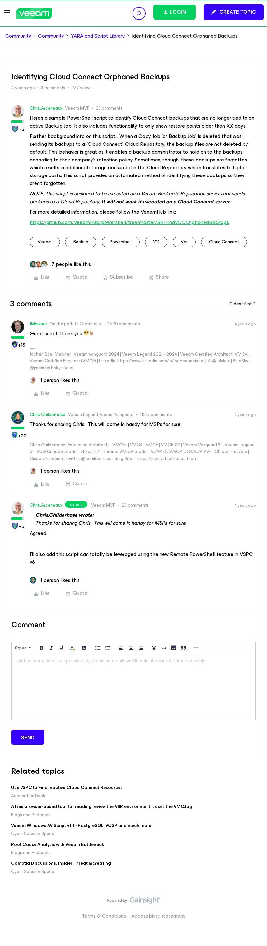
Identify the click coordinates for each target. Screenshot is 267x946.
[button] (7, 14)
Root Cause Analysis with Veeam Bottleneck (57, 844)
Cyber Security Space (32, 833)
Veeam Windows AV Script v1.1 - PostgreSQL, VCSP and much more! (82, 825)
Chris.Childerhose (47, 414)
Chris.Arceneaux (46, 108)
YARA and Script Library (98, 36)
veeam (45, 242)
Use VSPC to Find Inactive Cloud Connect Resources (67, 787)
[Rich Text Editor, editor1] (133, 687)
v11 (156, 242)
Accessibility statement (158, 915)
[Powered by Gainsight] (133, 902)
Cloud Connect (224, 242)
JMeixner (38, 323)
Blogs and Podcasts (31, 814)
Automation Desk (28, 795)
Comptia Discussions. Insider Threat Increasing (61, 863)
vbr (184, 242)
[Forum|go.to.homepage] (34, 13)
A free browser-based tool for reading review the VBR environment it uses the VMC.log (101, 806)
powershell (121, 242)
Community (18, 36)
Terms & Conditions (104, 915)
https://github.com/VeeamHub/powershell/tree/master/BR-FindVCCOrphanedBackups (129, 222)
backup (80, 242)
